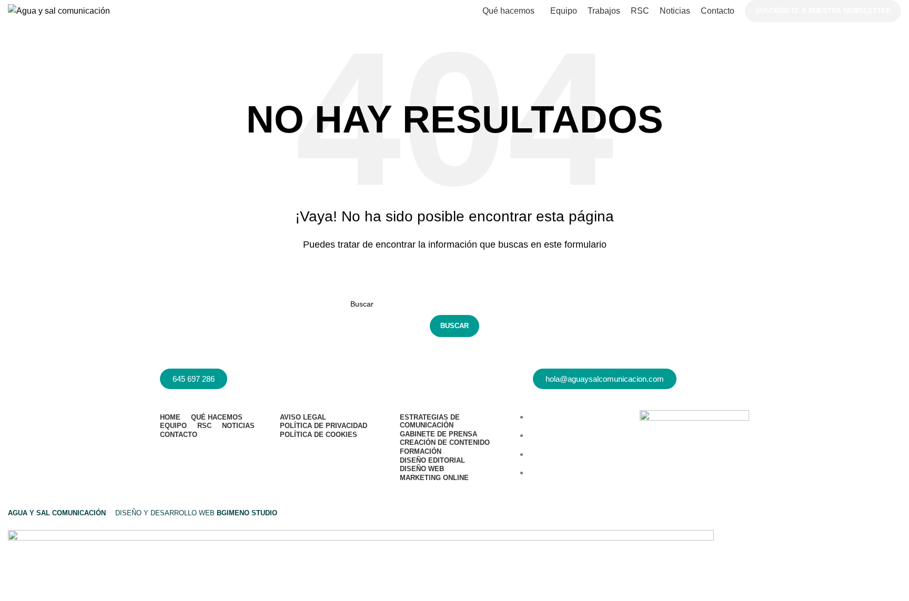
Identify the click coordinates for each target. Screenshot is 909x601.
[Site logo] (59, 11)
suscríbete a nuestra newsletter (823, 11)
